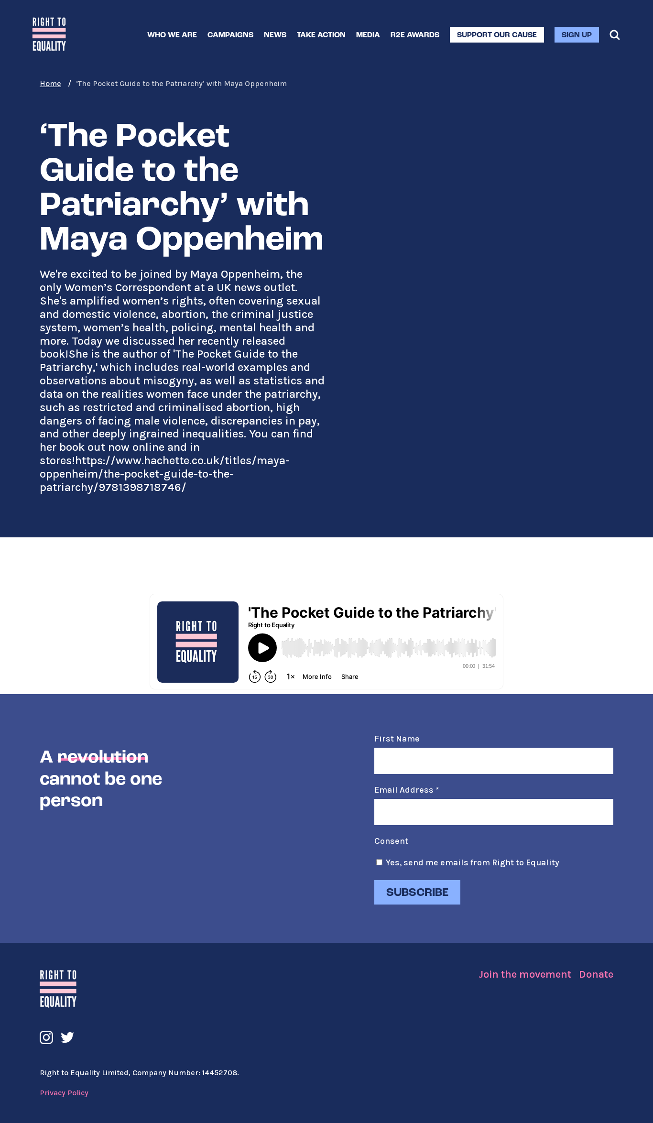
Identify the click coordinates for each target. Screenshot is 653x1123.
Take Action (321, 35)
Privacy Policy (64, 1092)
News (275, 35)
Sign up (577, 35)
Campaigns (230, 35)
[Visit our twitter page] (67, 1037)
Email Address (406, 790)
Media (368, 35)
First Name (397, 738)
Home (50, 83)
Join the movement (525, 974)
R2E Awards (415, 35)
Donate (596, 974)
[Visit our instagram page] (46, 1037)
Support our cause (497, 35)
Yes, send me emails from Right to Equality (472, 862)
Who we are (172, 35)
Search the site (614, 35)
